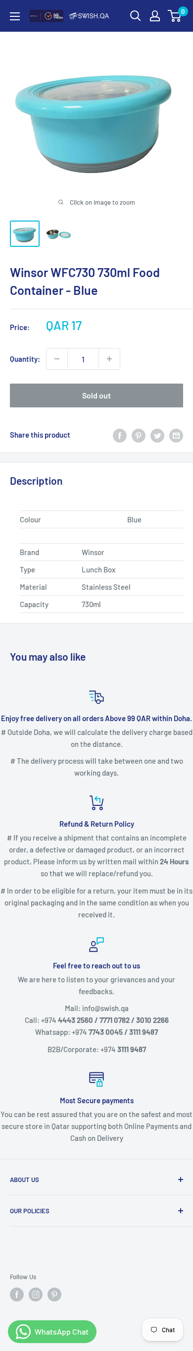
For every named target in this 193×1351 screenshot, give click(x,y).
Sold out (96, 395)
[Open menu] (15, 16)
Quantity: (25, 358)
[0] (175, 16)
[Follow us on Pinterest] (54, 1294)
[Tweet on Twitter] (157, 434)
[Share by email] (176, 434)
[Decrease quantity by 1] (57, 358)
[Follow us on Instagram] (36, 1294)
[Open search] (135, 15)
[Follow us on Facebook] (17, 1294)
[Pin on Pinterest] (138, 434)
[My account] (155, 15)
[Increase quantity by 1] (109, 358)
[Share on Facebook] (120, 434)
